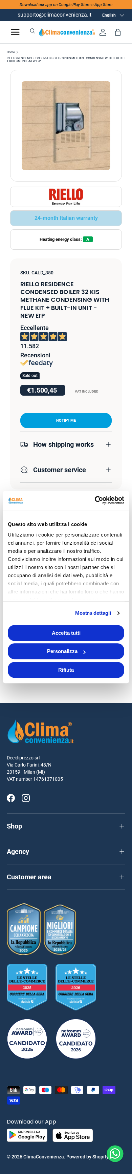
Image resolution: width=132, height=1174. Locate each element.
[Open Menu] (15, 32)
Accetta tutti (66, 633)
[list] (66, 125)
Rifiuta (66, 670)
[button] (117, 32)
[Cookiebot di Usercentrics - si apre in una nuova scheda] (95, 500)
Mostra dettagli (93, 613)
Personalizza (62, 651)
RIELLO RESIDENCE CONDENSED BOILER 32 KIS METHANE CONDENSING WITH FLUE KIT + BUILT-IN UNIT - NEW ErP (66, 60)
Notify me (66, 420)
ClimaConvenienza (43, 1156)
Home (11, 52)
